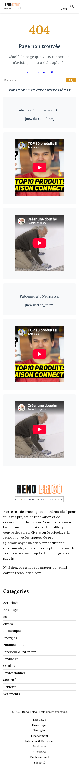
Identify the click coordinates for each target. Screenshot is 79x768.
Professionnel (14, 673)
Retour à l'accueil (39, 72)
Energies (10, 638)
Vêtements (11, 694)
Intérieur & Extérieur (19, 652)
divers (8, 624)
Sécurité (9, 680)
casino (8, 617)
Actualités (11, 603)
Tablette (9, 687)
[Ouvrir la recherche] (72, 6)
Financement (13, 645)
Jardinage (10, 659)
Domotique (12, 631)
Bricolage (10, 610)
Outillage (10, 666)
